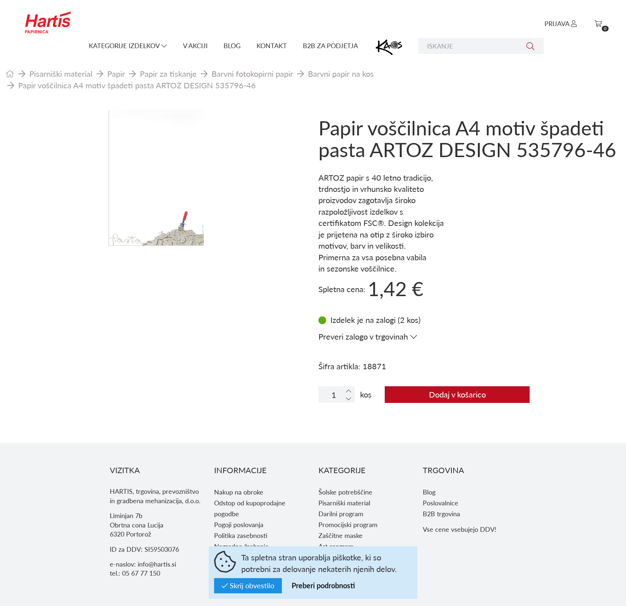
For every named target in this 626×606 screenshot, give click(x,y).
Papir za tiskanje (168, 73)
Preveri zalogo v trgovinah (364, 336)
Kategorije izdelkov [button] (125, 45)
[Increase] (348, 391)
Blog (232, 45)
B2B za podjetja (330, 45)
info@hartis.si (157, 563)
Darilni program (340, 513)
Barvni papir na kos (341, 73)
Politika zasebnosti (240, 535)
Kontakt (271, 45)
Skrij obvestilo (251, 585)
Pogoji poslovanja (238, 524)
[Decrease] (348, 398)
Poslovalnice (440, 502)
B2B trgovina (441, 513)
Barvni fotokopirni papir (252, 73)
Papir (116, 73)
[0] (598, 23)
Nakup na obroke (238, 491)
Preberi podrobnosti (323, 585)
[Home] (9, 73)
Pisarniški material (60, 73)
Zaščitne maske (340, 535)
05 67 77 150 (141, 572)
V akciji (195, 45)
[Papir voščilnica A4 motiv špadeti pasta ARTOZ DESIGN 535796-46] (156, 177)
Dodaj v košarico (457, 394)
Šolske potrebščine (345, 491)
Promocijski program (347, 524)
